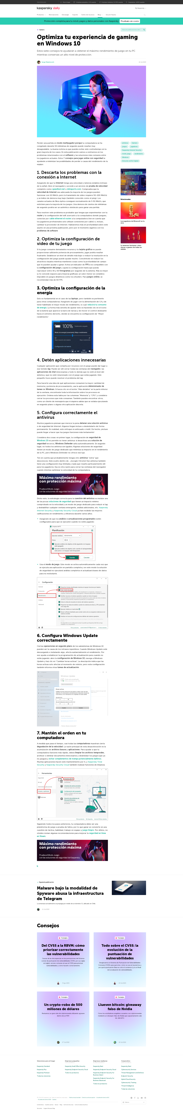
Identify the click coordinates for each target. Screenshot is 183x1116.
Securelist (39, 1108)
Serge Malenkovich (48, 62)
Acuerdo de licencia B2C (102, 1097)
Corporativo (125, 1061)
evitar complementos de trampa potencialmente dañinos (75, 759)
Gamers (41, 30)
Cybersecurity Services (128, 1069)
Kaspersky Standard (43, 1066)
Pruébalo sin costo (130, 21)
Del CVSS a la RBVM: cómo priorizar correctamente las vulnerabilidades (63, 950)
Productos (40, 15)
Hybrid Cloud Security (128, 1079)
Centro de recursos (87, 15)
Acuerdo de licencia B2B (44, 1099)
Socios (56, 1104)
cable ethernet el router (60, 218)
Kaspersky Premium (43, 1073)
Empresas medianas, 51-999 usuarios (112, 2)
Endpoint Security (127, 1076)
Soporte (75, 15)
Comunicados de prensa (81, 1104)
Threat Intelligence (127, 1086)
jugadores (134, 146)
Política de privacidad (74, 1097)
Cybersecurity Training (128, 1082)
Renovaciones (53, 15)
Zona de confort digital (130, 161)
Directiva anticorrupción (88, 1097)
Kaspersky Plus (41, 1069)
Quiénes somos (49, 1104)
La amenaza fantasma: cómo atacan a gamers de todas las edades (131, 247)
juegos (124, 146)
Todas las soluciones (44, 1076)
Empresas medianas (100, 1061)
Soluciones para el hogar (46, 1061)
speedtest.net (58, 189)
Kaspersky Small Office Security (75, 1066)
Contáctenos (40, 1104)
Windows (125, 157)
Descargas (65, 15)
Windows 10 (42, 440)
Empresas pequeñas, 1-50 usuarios (86, 2)
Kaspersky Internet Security (131, 150)
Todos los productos (72, 1073)
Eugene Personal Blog (49, 1108)
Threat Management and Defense (132, 1073)
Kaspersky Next (98, 1066)
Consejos (64, 938)
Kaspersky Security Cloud (65, 510)
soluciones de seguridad (60, 501)
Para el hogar (66, 2)
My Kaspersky (139, 8)
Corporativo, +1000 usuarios (136, 2)
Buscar (144, 30)
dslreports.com (74, 189)
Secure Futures (111, 15)
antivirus (125, 143)
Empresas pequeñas (72, 1061)
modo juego (126, 154)
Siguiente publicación (46, 882)
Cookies (54, 1099)
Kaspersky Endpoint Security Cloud (76, 1069)
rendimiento (138, 154)
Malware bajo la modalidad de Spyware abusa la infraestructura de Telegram (70, 893)
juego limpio (88, 830)
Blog (99, 15)
